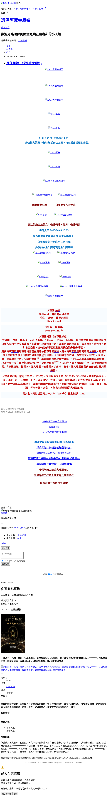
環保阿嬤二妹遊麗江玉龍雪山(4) (54, 464)
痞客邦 (17, 528)
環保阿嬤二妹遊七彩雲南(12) (15, 412)
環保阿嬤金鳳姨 (16, 20)
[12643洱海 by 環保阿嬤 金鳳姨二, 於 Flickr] (54, 128)
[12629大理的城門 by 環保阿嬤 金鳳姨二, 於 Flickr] (67, 195)
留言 (23, 528)
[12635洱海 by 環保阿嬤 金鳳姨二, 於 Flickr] (54, 114)
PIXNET (34, 763)
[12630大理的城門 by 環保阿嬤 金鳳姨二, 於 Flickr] (54, 296)
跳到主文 (5, 27)
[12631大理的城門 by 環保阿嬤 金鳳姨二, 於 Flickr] (54, 100)
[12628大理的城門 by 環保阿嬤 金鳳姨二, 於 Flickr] (54, 86)
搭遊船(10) (54, 427)
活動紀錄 (21, 535)
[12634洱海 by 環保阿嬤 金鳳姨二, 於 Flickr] (65, 277)
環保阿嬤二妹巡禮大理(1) (24, 63)
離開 (15, 794)
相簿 (8, 46)
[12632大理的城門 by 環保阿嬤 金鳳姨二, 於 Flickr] (63, 215)
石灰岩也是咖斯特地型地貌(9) (54, 432)
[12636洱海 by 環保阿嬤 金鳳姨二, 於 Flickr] (44, 262)
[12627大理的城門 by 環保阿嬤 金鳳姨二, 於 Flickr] (54, 69)
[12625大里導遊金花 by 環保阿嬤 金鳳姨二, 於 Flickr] (42, 195)
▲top (3, 543)
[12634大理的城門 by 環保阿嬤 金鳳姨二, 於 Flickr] (66, 253)
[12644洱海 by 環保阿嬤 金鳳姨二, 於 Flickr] (54, 167)
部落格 (9, 49)
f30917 (4, 513)
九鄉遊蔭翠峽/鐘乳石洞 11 (54, 421)
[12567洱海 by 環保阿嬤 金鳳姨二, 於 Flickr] (41, 215)
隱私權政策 (69, 763)
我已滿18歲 (6, 794)
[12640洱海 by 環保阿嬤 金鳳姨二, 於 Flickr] (42, 277)
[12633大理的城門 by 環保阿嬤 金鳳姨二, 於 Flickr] (42, 253)
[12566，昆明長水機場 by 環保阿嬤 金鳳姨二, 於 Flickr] (71, 286)
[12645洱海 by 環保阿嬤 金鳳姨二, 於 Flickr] (54, 152)
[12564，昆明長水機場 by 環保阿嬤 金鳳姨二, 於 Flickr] (37, 286)
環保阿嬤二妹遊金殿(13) (13, 409)
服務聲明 (79, 763)
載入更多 (5, 548)
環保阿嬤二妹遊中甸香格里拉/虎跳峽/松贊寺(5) (54, 458)
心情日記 (22, 40)
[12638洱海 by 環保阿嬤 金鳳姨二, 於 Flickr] (64, 262)
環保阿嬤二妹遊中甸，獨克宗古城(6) (54, 453)
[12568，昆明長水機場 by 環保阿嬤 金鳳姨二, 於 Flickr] (54, 181)
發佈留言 (5, 564)
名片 (8, 52)
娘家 (19, 538)
